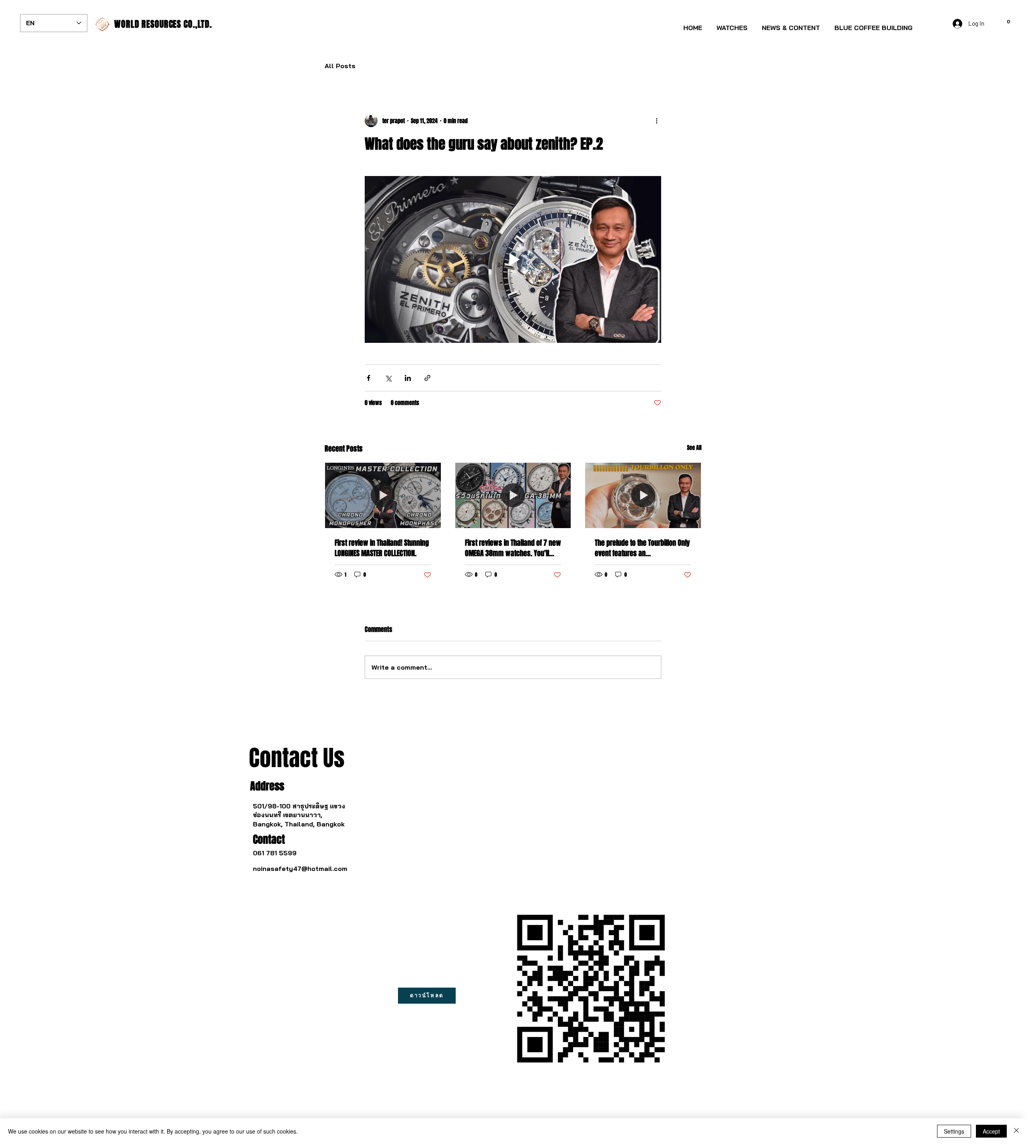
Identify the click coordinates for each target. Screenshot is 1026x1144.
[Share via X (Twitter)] (388, 378)
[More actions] (656, 121)
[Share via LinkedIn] (408, 378)
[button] (732, 24)
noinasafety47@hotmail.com (300, 869)
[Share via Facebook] (368, 378)
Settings (954, 1131)
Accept (991, 1131)
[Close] (1016, 1131)
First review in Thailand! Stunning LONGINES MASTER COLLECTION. (382, 548)
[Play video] (513, 259)
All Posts (340, 66)
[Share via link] (427, 378)
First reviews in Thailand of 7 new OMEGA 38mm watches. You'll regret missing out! (513, 548)
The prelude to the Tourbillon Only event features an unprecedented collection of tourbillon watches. (642, 548)
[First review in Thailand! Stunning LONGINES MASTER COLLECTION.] (383, 495)
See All (694, 447)
